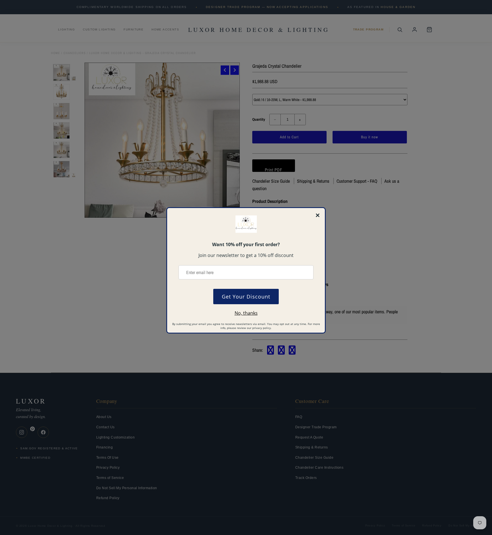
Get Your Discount (246, 296)
